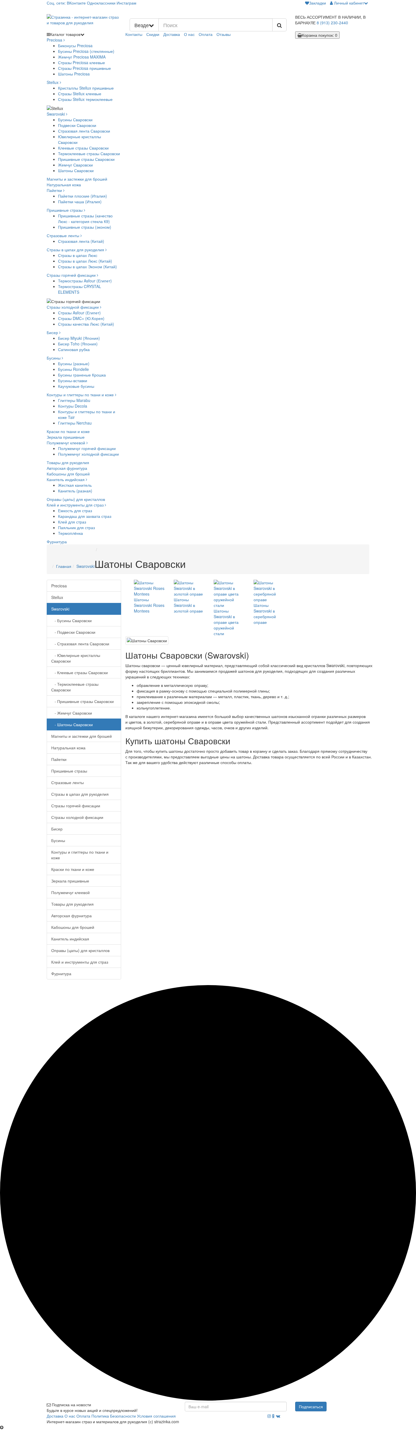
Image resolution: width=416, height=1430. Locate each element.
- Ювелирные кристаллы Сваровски (75, 658)
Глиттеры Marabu (74, 400)
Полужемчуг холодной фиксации (88, 454)
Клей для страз (72, 522)
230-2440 (332, 22)
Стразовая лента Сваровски (84, 131)
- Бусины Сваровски (71, 620)
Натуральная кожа (64, 184)
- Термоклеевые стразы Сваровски (74, 687)
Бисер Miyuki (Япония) (79, 338)
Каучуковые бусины (76, 386)
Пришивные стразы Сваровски (86, 159)
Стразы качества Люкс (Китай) (86, 324)
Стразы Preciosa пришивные (84, 68)
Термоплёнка (70, 533)
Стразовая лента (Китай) (81, 241)
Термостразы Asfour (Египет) (85, 281)
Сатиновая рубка (74, 349)
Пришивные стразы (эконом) (84, 227)
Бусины (54, 358)
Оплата (206, 34)
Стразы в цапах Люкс (77, 255)
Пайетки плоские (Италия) (82, 196)
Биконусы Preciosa (75, 45)
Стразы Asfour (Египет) (79, 312)
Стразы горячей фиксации (72, 275)
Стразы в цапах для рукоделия (76, 249)
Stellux (53, 82)
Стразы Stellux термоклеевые (85, 99)
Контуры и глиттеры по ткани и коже (81, 394)
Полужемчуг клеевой (66, 442)
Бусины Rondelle (73, 369)
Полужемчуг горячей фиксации (87, 448)
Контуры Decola (72, 406)
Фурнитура (57, 541)
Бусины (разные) (73, 363)
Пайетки (55, 190)
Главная (63, 566)
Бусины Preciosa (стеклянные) (86, 51)
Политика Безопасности (113, 1416)
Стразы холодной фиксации (73, 307)
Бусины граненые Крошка (82, 375)
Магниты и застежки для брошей (77, 179)
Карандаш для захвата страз (84, 516)
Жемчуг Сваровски (75, 165)
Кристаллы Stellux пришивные (86, 88)
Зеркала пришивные (66, 437)
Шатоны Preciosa (74, 74)
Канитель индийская (66, 479)
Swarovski (56, 114)
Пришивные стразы (65, 210)
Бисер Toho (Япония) (78, 344)
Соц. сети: (56, 3)
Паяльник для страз (76, 527)
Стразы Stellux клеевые (79, 93)
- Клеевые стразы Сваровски (79, 672)
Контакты (133, 34)
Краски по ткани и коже (68, 431)
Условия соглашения (156, 1416)
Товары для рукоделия (68, 462)
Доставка (171, 34)
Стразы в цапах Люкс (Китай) (85, 261)
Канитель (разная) (75, 491)
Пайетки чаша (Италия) (80, 201)
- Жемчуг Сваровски (71, 713)
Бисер (53, 332)
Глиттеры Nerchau (75, 423)
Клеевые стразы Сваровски (83, 148)
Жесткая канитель (75, 485)
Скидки (152, 34)
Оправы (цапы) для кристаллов (76, 499)
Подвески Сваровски (77, 125)
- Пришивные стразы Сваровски (82, 701)
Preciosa (55, 40)
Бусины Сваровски (75, 119)
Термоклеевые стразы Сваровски (89, 153)
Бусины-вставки (72, 380)
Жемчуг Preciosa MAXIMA (82, 57)
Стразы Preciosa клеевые (81, 62)
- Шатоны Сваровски (72, 724)
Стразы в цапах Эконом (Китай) (87, 266)
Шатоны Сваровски (76, 170)
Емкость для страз (75, 510)
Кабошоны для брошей (68, 474)
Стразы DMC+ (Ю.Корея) (81, 318)
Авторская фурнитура (67, 468)
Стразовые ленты (63, 235)
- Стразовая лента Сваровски (80, 643)
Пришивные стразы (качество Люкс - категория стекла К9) (85, 218)
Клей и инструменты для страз (76, 505)
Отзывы (223, 34)
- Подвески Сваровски (73, 632)
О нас (189, 34)
